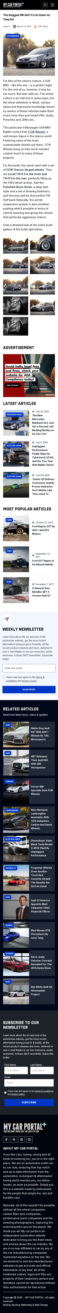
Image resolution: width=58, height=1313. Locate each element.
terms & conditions (44, 1091)
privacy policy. (29, 680)
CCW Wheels (36, 131)
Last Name (36, 1064)
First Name (10, 1064)
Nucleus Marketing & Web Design (30, 1304)
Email (7, 1077)
